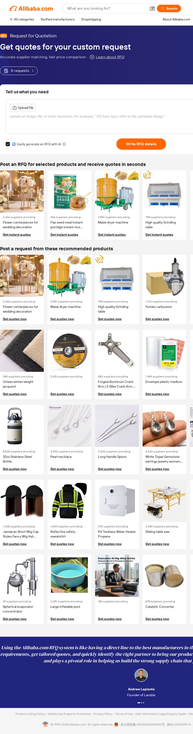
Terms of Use (124, 714)
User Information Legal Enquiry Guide (160, 714)
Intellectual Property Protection (70, 714)
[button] (152, 8)
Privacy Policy (103, 714)
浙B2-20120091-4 (179, 724)
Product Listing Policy (31, 714)
